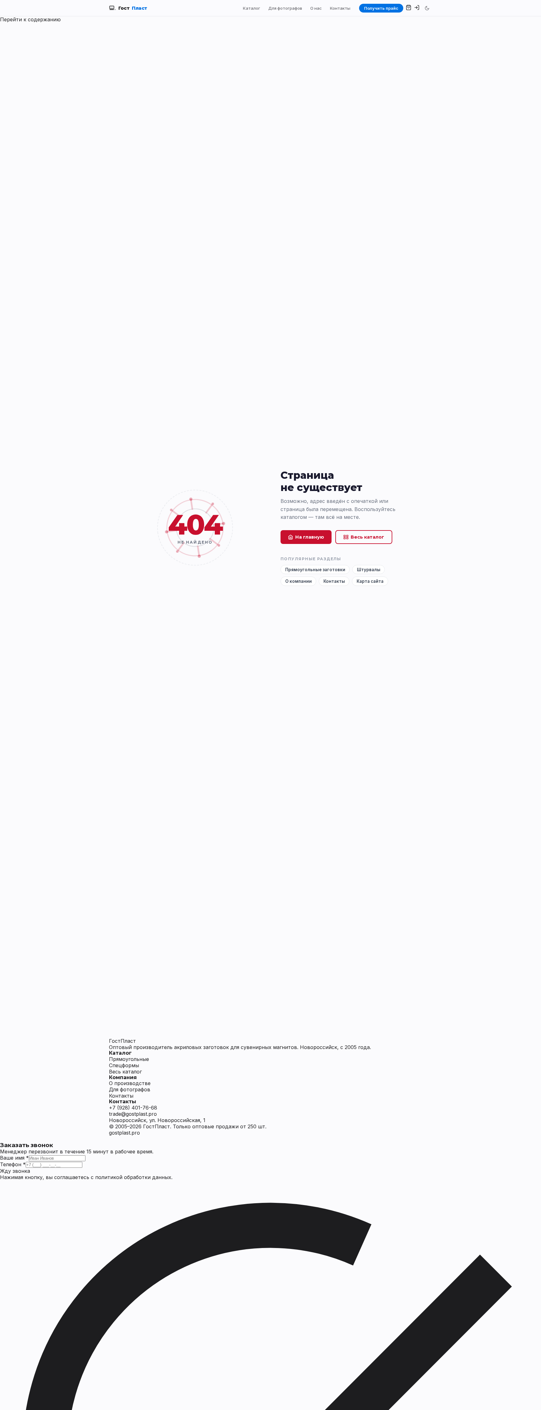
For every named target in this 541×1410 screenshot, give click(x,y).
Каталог (251, 8)
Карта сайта (370, 581)
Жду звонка (15, 1171)
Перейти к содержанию (30, 19)
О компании (298, 581)
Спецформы (124, 1065)
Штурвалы (368, 569)
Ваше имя (14, 1158)
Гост (132, 8)
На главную (309, 537)
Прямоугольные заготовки (315, 569)
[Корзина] (408, 8)
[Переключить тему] (427, 8)
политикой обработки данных (133, 1177)
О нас (316, 8)
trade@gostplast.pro (133, 1114)
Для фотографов (285, 8)
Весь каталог (367, 537)
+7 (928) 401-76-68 (133, 1107)
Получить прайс (381, 8)
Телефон (13, 1164)
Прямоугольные (129, 1059)
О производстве (130, 1083)
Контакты (340, 8)
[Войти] (417, 8)
